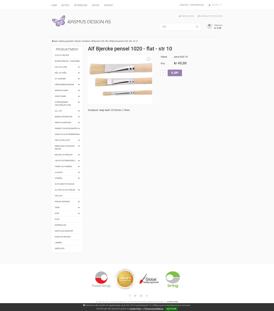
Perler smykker (62, 202)
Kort (57, 213)
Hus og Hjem (61, 67)
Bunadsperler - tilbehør (66, 61)
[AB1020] (120, 79)
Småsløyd (60, 248)
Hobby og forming (63, 166)
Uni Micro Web (172, 302)
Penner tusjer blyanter (66, 128)
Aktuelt (65, 5)
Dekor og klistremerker (66, 134)
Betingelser (80, 5)
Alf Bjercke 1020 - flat (99, 41)
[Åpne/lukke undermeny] (78, 61)
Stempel (59, 178)
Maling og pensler (66, 41)
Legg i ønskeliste (148, 59)
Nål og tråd (61, 73)
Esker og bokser (62, 237)
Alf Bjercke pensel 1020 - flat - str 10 (123, 41)
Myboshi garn (61, 90)
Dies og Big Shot (62, 140)
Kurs (57, 219)
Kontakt (108, 5)
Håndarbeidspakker (64, 84)
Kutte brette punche (64, 184)
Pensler (78, 41)
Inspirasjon (60, 225)
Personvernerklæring (154, 309)
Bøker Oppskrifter (63, 117)
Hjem (54, 5)
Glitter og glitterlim (65, 190)
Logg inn (184, 5)
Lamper (58, 243)
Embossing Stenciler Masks (65, 147)
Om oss (95, 5)
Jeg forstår (171, 309)
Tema (57, 207)
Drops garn (60, 96)
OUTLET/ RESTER (62, 55)
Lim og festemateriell (65, 161)
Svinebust (86, 41)
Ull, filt (58, 111)
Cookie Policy (135, 309)
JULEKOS (59, 172)
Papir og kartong (63, 122)
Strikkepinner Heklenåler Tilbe (63, 103)
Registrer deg (197, 5)
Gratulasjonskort (64, 231)
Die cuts (59, 196)
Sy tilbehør (60, 79)
